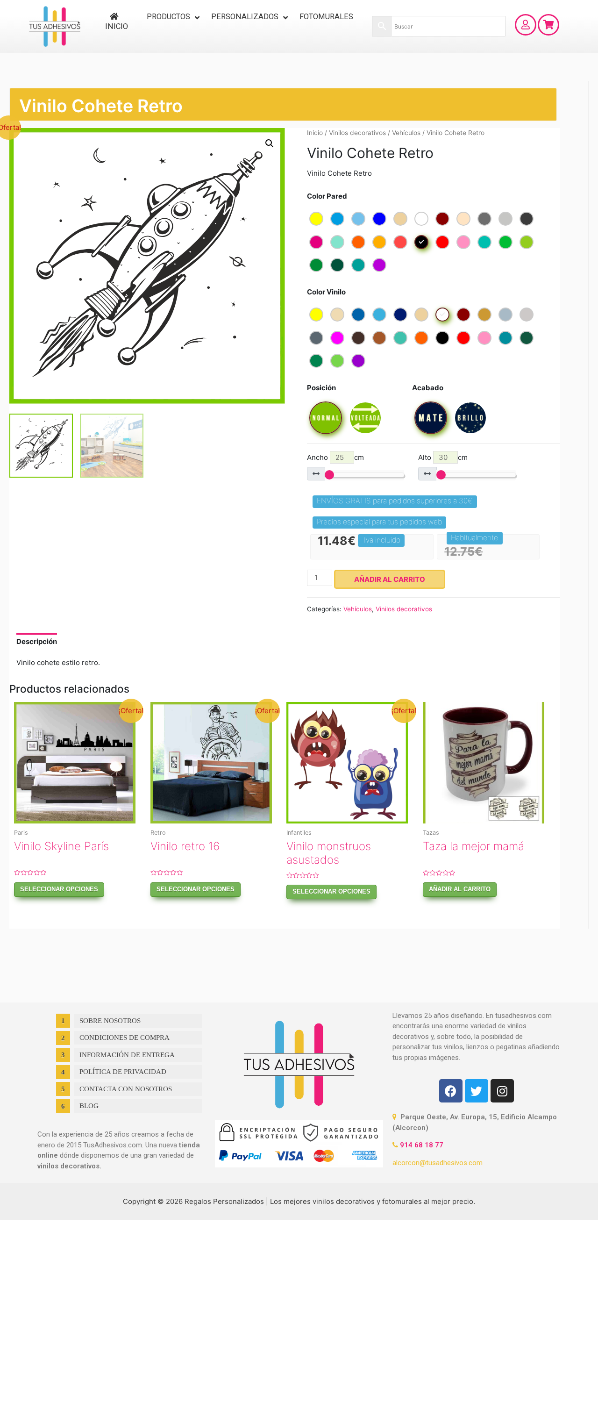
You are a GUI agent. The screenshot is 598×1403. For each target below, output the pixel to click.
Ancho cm (335, 457)
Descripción (36, 641)
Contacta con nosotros (125, 1089)
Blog (89, 1106)
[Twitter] (476, 1090)
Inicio (315, 132)
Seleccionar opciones (59, 889)
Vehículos (406, 132)
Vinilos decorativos (357, 132)
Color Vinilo (326, 291)
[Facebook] (451, 1090)
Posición (321, 387)
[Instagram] (502, 1090)
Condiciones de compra (124, 1037)
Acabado (427, 387)
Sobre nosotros (110, 1020)
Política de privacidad (122, 1071)
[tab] (36, 642)
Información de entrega (127, 1055)
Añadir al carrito (389, 579)
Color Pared (327, 196)
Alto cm (443, 457)
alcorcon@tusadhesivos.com (437, 1163)
